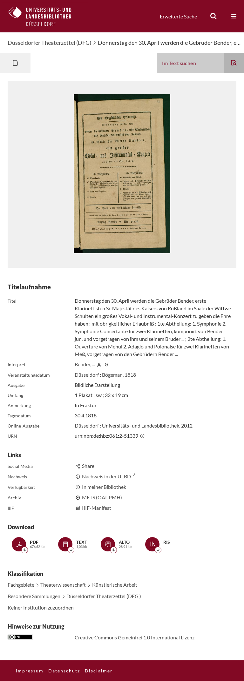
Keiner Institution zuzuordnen (41, 607)
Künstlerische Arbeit (114, 585)
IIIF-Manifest (96, 508)
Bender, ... (85, 364)
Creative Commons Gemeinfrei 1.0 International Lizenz (134, 637)
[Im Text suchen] (234, 63)
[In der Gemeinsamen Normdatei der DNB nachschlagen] (106, 364)
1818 (130, 375)
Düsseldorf (87, 375)
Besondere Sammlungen (34, 596)
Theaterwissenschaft (63, 585)
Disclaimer (99, 670)
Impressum (30, 670)
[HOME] (45, 16)
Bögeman (112, 375)
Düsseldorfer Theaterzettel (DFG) (49, 42)
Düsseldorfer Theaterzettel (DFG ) (103, 596)
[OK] (213, 16)
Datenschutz (64, 670)
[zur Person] (99, 364)
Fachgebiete (21, 585)
